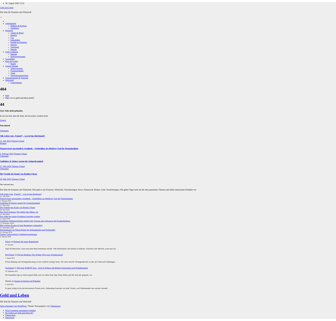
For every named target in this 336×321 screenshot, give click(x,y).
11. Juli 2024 (5, 141)
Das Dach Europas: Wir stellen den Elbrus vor (19, 212)
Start (7, 95)
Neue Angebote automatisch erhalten (20, 310)
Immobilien (15, 40)
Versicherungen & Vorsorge (16, 78)
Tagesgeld (14, 47)
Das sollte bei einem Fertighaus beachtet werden (20, 216)
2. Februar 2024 (7, 154)
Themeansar (55, 306)
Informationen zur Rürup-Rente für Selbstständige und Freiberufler (27, 230)
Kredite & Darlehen (18, 42)
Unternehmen (16, 83)
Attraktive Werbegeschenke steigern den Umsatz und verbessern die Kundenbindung (35, 221)
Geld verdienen (11, 52)
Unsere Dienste (11, 66)
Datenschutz (10, 315)
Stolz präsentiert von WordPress (13, 306)
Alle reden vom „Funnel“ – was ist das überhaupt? (22, 136)
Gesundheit (10, 59)
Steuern (13, 45)
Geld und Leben (7, 8)
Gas (12, 38)
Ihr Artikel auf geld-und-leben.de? (19, 313)
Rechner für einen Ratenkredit (25, 242)
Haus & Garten (11, 61)
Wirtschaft (9, 80)
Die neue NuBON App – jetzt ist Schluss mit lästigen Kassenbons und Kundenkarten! (52, 268)
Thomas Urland (17, 141)
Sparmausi (9, 268)
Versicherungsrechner (19, 75)
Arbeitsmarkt (10, 23)
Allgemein (4, 131)
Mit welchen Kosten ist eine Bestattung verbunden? (21, 225)
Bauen (13, 64)
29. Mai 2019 (6, 179)
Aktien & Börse (17, 33)
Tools (12, 73)
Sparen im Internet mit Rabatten (27, 281)
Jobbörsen (14, 28)
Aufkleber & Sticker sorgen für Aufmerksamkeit (21, 161)
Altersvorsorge (16, 68)
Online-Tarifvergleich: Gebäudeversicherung (18, 234)
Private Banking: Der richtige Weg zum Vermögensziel (40, 255)
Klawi (7, 242)
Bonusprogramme (17, 56)
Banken (13, 35)
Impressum (9, 318)
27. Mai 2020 (6, 166)
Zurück (3, 120)
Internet (13, 54)
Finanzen (9, 30)
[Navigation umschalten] (1, 17)
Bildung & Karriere (18, 26)
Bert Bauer (9, 255)
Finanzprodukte (16, 71)
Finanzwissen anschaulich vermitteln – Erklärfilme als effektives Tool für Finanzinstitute (39, 148)
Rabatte (13, 49)
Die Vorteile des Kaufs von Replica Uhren (18, 174)
